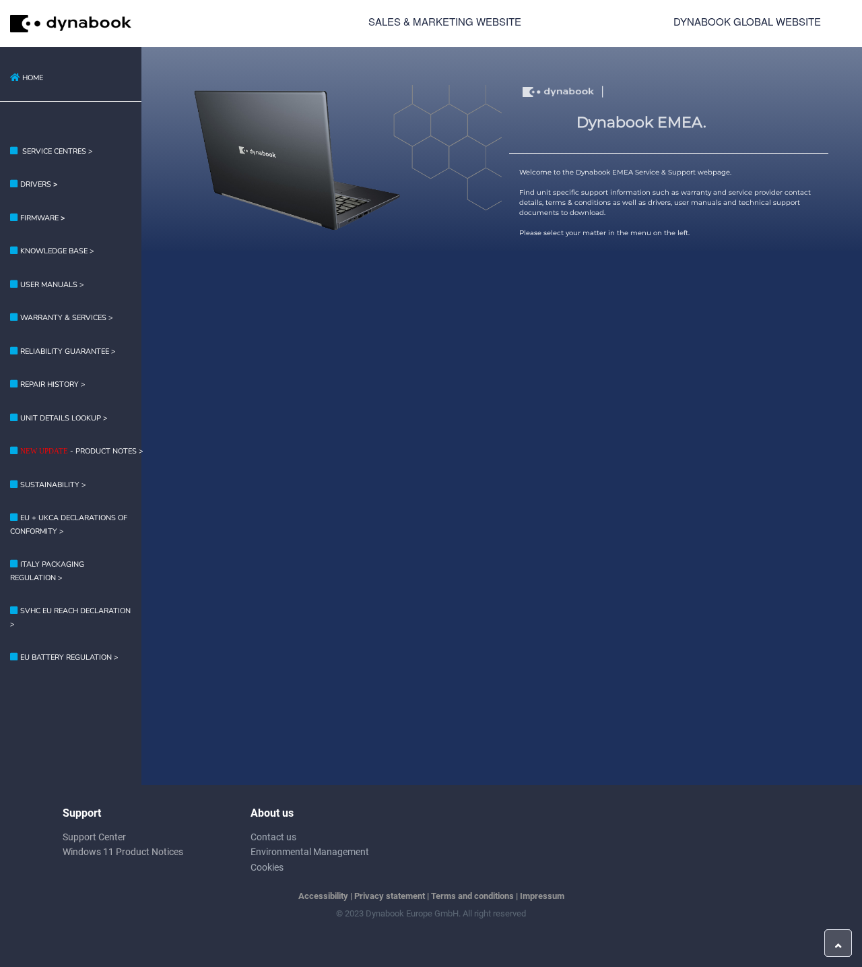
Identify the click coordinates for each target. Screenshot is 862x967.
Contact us (273, 837)
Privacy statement (389, 896)
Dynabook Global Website (747, 21)
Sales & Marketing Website (444, 21)
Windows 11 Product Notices (123, 851)
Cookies (267, 867)
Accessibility (323, 896)
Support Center (94, 837)
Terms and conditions (472, 896)
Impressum (542, 896)
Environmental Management (310, 851)
